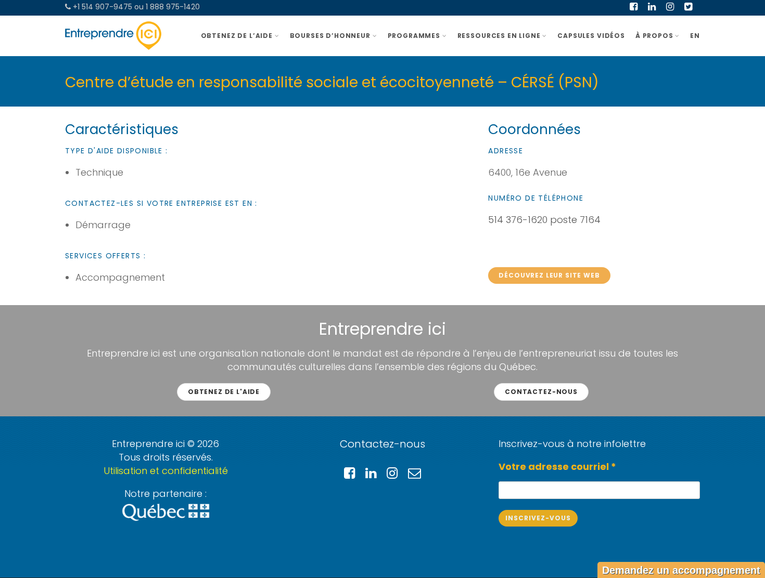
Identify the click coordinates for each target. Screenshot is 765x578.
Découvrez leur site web (549, 275)
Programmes (414, 35)
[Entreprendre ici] (113, 35)
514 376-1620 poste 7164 (544, 219)
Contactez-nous (541, 391)
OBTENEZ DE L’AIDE (237, 35)
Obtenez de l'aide (224, 391)
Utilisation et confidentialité (166, 470)
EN (695, 35)
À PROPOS (654, 35)
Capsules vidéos (591, 35)
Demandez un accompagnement (681, 570)
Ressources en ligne (499, 35)
